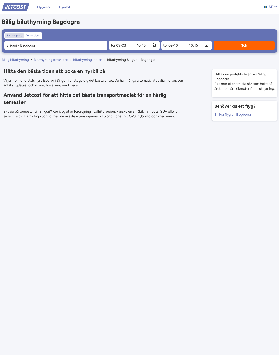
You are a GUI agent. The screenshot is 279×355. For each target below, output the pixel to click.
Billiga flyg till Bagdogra (232, 114)
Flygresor (43, 7)
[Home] (15, 7)
